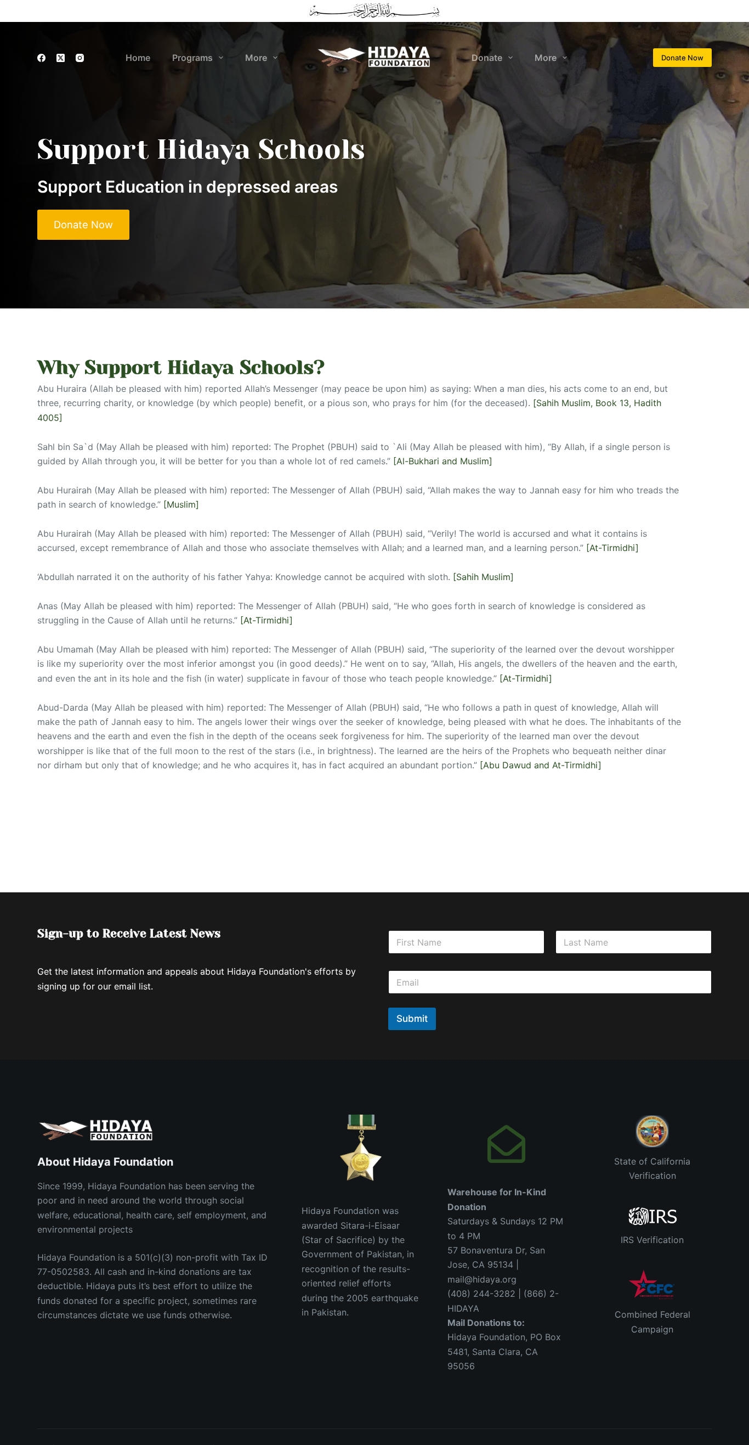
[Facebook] (41, 58)
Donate (487, 57)
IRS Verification (652, 1239)
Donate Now (682, 57)
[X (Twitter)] (60, 58)
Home (138, 57)
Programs (192, 57)
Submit (412, 1018)
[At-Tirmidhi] (612, 547)
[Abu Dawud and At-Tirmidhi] (541, 765)
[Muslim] (181, 504)
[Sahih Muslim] (483, 576)
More (256, 57)
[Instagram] (80, 58)
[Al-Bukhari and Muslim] (442, 461)
